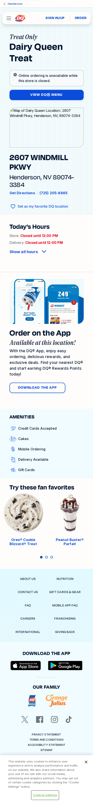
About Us (28, 579)
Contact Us (28, 592)
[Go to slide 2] (46, 557)
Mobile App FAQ (65, 605)
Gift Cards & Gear (65, 592)
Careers (28, 618)
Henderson (15, 3)
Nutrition (65, 579)
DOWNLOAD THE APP (37, 387)
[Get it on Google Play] (65, 665)
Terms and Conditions (46, 739)
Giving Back (65, 632)
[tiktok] (69, 719)
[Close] (86, 762)
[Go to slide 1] (41, 557)
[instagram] (54, 719)
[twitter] (24, 719)
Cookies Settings (45, 795)
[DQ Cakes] (31, 700)
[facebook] (39, 719)
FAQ (28, 605)
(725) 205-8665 (53, 193)
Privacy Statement (46, 734)
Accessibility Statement (46, 744)
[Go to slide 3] (51, 557)
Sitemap (46, 750)
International (28, 632)
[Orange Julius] (56, 700)
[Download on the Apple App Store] (25, 665)
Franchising (65, 618)
